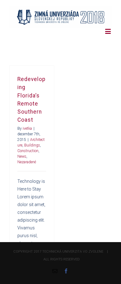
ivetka (27, 128)
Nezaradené (26, 162)
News (21, 156)
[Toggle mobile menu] (108, 31)
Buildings (32, 145)
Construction (27, 151)
